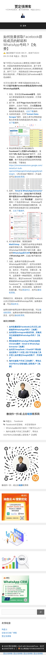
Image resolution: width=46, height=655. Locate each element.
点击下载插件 (18, 211)
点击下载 (30, 111)
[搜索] (40, 612)
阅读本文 (26, 290)
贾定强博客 (23, 6)
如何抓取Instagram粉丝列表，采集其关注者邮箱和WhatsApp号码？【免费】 (25, 335)
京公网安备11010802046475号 (32, 649)
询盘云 (9, 421)
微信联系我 (19, 177)
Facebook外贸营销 (14, 424)
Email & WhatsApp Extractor (28, 191)
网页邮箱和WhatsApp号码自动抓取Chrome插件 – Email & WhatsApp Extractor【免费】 (24, 344)
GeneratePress (32, 646)
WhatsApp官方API (21, 253)
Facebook (18, 421)
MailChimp (14, 244)
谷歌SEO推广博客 (9, 633)
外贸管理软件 (30, 424)
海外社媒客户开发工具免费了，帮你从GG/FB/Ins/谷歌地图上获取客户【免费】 (25, 364)
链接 (29, 413)
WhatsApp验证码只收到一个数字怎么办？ (24, 428)
